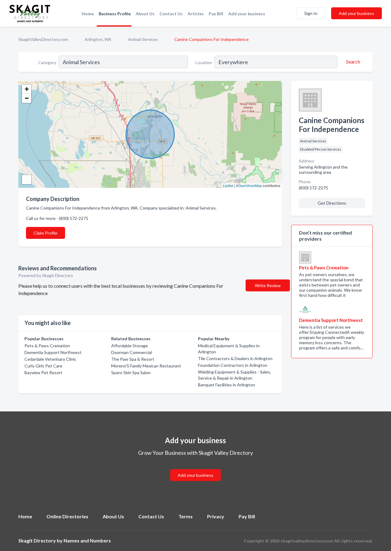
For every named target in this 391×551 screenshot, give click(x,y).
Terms (185, 516)
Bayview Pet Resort (43, 372)
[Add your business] (195, 468)
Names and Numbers (87, 540)
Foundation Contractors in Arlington (232, 365)
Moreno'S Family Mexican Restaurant (146, 365)
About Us (145, 13)
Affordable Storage (129, 345)
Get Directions (332, 203)
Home (88, 13)
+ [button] (27, 89)
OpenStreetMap (250, 185)
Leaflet (228, 185)
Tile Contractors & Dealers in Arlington (235, 358)
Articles (196, 13)
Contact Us (171, 13)
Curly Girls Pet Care (43, 365)
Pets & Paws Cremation (47, 345)
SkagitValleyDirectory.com (43, 39)
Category (47, 62)
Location (204, 62)
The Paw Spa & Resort (132, 359)
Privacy (215, 516)
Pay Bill (216, 13)
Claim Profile (45, 232)
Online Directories (67, 516)
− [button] (27, 98)
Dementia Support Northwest (53, 352)
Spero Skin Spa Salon (131, 372)
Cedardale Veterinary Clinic (50, 359)
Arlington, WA (98, 39)
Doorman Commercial (131, 352)
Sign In (310, 13)
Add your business (246, 13)
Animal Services (143, 39)
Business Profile (115, 13)
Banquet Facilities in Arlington (226, 384)
